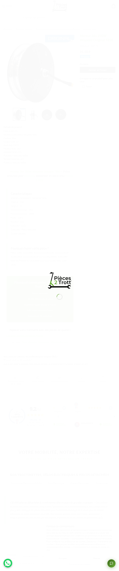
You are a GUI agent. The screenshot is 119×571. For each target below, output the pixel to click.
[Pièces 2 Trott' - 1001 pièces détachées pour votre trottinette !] (59, 280)
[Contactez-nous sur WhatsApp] (7, 563)
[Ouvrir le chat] (111, 563)
